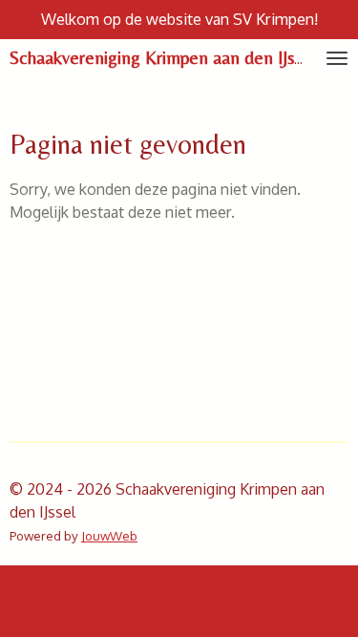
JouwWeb (109, 535)
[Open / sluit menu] (337, 58)
